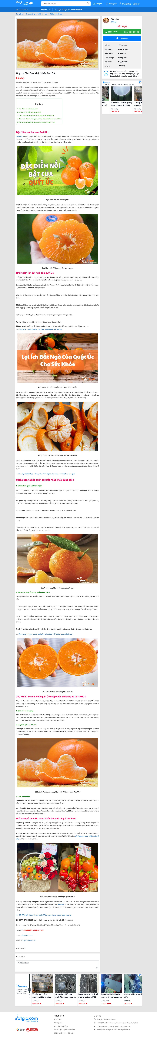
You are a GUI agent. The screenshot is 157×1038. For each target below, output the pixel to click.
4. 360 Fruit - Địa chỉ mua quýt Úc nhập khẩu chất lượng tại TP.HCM (39, 119)
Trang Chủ (19, 14)
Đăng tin (99, 3)
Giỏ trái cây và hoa (56, 14)
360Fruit (61, 904)
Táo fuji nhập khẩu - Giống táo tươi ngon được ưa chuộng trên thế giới (46, 474)
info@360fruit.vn (26, 935)
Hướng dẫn (58, 1022)
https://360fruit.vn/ (29, 940)
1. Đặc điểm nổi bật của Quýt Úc (27, 109)
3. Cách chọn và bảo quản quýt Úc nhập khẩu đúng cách (35, 115)
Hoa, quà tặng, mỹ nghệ (33, 14)
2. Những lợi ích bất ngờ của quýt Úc (29, 112)
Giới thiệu (57, 1019)
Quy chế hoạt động (61, 1026)
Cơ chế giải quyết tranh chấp (64, 1029)
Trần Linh (115, 19)
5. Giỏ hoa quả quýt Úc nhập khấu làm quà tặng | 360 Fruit (36, 122)
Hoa (45, 14)
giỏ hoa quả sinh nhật (83, 836)
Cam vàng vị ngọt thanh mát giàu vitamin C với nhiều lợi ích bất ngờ (45, 634)
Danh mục (23, 9)
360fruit (113, 22)
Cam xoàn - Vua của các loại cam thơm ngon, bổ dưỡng (40, 329)
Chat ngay (124, 38)
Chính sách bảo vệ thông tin (64, 1033)
